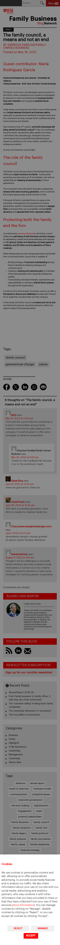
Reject (18, 928)
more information (23, 905)
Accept (31, 935)
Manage (43, 928)
